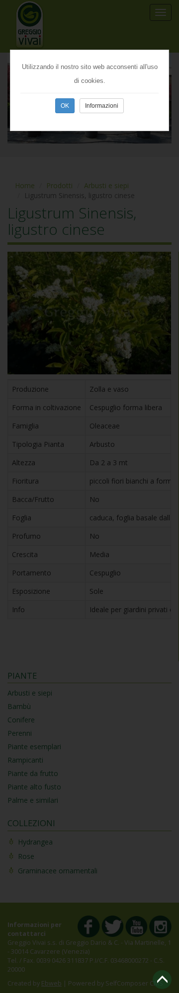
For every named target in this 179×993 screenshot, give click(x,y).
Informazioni (101, 105)
